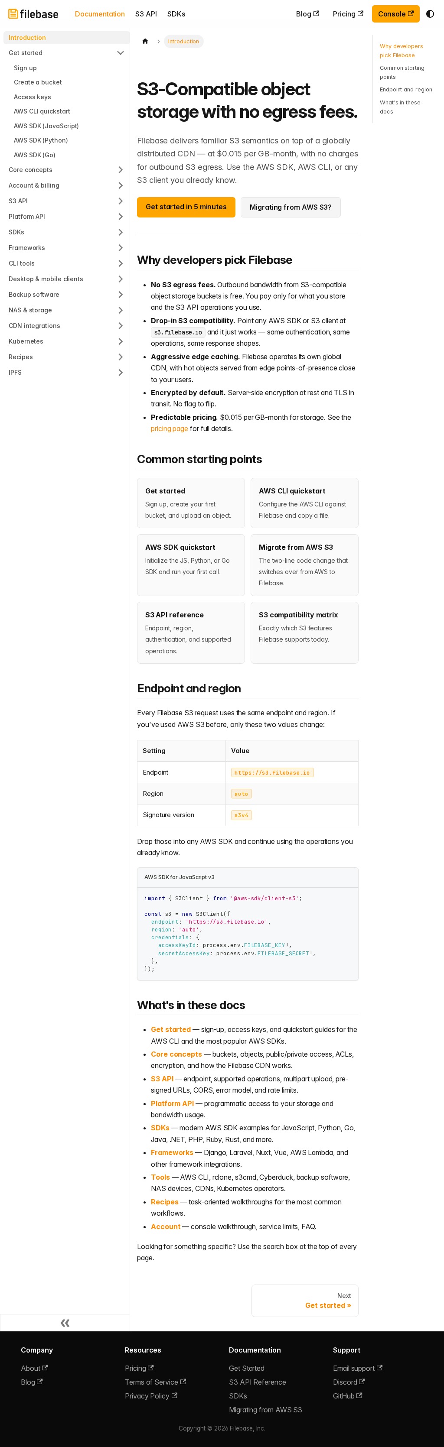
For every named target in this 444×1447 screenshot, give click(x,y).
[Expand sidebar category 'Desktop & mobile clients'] (120, 279)
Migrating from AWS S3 (265, 1409)
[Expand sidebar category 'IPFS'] (120, 373)
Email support (354, 1368)
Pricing (344, 14)
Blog (303, 14)
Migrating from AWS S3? (291, 207)
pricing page (169, 428)
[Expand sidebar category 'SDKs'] (120, 232)
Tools (160, 1177)
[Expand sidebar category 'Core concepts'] (120, 170)
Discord (345, 1382)
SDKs (176, 14)
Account (165, 1226)
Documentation (100, 14)
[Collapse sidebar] (65, 1322)
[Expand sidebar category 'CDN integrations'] (120, 326)
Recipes (164, 1201)
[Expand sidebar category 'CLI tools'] (120, 263)
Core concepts (176, 1054)
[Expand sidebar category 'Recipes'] (120, 357)
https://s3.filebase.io (272, 772)
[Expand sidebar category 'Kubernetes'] (120, 341)
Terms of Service (151, 1382)
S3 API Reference (257, 1382)
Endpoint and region (406, 89)
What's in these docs (400, 107)
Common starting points (402, 72)
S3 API (146, 14)
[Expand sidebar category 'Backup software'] (120, 295)
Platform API (172, 1103)
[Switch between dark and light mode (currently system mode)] (430, 14)
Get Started (246, 1368)
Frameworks (172, 1152)
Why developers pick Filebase (401, 50)
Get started (171, 1029)
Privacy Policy (147, 1396)
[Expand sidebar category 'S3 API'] (120, 201)
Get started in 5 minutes (186, 206)
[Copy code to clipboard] (347, 898)
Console (392, 14)
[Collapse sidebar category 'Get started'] (120, 53)
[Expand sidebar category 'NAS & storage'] (120, 310)
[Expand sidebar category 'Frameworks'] (120, 248)
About (30, 1368)
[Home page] (145, 41)
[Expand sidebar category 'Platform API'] (120, 217)
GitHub (344, 1396)
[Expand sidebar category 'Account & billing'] (120, 185)
